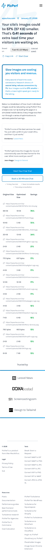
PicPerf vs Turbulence (33, 517)
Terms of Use (7, 467)
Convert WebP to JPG (33, 465)
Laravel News (18, 139)
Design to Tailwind (21, 160)
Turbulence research (10, 514)
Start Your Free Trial (22, 171)
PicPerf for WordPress (33, 500)
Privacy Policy (7, 463)
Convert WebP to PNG (33, 461)
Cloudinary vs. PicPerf (33, 538)
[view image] (4, 204)
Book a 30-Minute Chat (22, 178)
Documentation (8, 500)
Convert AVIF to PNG (32, 472)
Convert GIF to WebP (32, 476)
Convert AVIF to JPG (32, 468)
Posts (4, 496)
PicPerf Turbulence (32, 496)
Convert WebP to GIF (32, 457)
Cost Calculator (8, 529)
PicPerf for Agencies (10, 518)
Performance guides (10, 504)
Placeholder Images (32, 542)
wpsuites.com (8, 18)
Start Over (23, 56)
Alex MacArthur (12, 453)
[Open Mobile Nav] (41, 5)
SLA (3, 471)
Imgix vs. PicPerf (31, 534)
